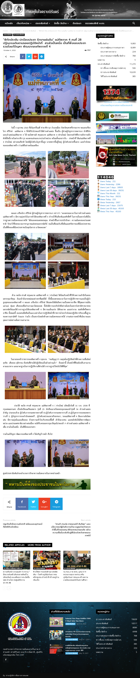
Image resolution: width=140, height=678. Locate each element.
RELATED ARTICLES (14, 545)
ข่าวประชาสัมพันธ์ (29, 31)
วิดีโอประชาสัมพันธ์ (108, 76)
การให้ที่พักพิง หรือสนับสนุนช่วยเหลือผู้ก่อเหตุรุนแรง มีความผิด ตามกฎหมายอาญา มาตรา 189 (77, 648)
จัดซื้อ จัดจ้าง (60, 23)
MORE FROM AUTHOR (39, 545)
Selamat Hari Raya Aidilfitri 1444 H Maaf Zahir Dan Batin (78, 619)
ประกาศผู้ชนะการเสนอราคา (112, 47)
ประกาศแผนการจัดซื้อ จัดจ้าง (112, 55)
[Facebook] (5, 659)
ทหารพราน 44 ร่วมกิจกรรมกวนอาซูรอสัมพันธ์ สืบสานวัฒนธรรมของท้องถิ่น (77, 634)
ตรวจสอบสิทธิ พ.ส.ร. (95, 23)
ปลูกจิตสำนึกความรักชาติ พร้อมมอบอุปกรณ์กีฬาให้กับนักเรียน (22, 525)
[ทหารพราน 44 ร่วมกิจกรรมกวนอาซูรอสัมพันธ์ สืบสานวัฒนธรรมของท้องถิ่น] (56, 635)
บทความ (101, 60)
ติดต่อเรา (77, 23)
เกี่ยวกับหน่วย (23, 23)
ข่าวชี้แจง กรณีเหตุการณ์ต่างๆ (13, 568)
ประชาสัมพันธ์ (41, 23)
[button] (133, 23)
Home (5, 31)
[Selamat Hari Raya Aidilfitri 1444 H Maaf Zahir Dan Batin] (56, 622)
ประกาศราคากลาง (108, 51)
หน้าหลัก (9, 23)
